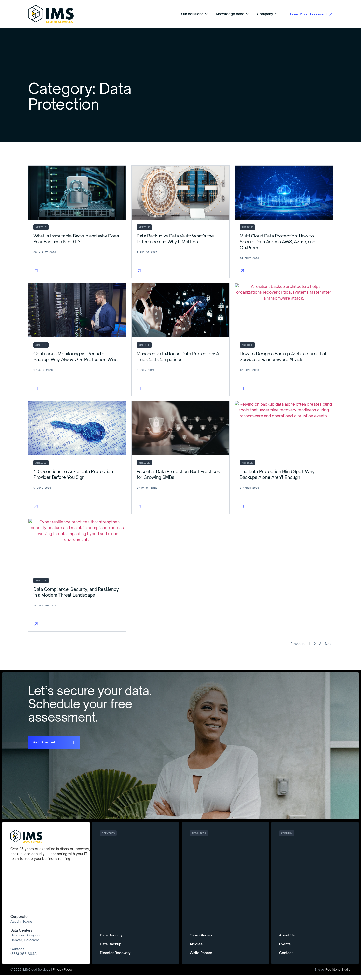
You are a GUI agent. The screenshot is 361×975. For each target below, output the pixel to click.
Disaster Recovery (115, 953)
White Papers (201, 953)
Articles (196, 944)
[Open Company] (276, 14)
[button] (108, 833)
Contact (17, 949)
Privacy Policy (63, 969)
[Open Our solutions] (206, 14)
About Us (287, 935)
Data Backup (110, 944)
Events (285, 944)
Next (329, 644)
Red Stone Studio (338, 969)
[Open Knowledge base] (247, 14)
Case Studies (201, 935)
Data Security (111, 935)
